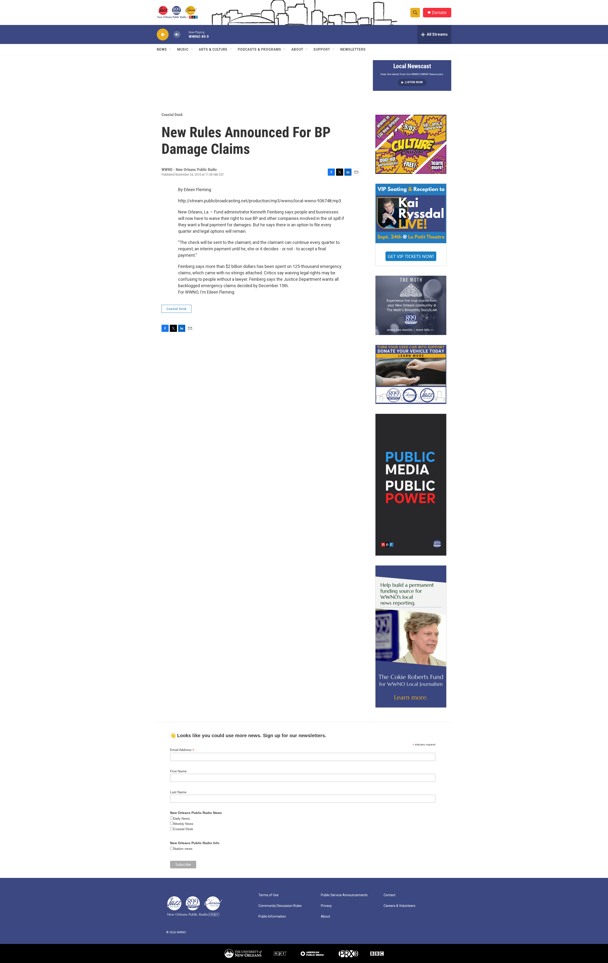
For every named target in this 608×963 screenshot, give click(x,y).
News (162, 49)
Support (322, 49)
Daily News (181, 818)
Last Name (178, 792)
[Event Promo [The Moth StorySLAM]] (410, 305)
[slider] (184, 34)
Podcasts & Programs (259, 49)
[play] (162, 34)
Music (183, 49)
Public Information (272, 916)
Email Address (182, 750)
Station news (182, 849)
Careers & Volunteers (399, 906)
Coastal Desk (172, 114)
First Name (178, 771)
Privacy (326, 906)
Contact (389, 895)
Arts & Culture (213, 49)
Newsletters (353, 49)
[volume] (177, 34)
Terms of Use (268, 895)
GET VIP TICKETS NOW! (411, 256)
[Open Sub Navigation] (170, 49)
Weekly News (183, 824)
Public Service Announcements (344, 895)
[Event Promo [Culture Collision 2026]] (410, 144)
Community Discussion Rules (280, 906)
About (297, 49)
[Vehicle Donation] (410, 374)
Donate (439, 12)
